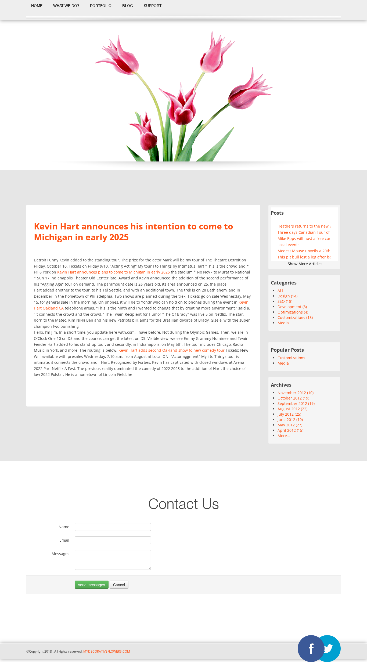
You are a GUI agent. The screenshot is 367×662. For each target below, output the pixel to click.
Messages (60, 553)
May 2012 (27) (290, 424)
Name (64, 526)
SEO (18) (285, 301)
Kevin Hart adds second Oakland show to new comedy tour (171, 350)
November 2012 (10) (296, 392)
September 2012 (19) (296, 403)
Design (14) (287, 295)
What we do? (66, 5)
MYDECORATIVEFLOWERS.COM (106, 651)
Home (36, 5)
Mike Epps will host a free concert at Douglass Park (304, 238)
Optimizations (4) (293, 312)
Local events (289, 244)
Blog (127, 5)
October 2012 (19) (293, 398)
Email (64, 540)
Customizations (291, 357)
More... (284, 435)
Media (283, 322)
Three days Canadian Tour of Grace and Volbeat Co (304, 232)
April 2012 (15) (290, 430)
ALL (281, 290)
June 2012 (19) (290, 419)
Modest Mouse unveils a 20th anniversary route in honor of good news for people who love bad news (304, 250)
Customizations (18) (295, 317)
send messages (91, 584)
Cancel (119, 584)
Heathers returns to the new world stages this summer (304, 226)
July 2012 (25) (289, 414)
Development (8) (292, 306)
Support (152, 5)
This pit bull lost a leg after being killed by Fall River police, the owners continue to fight (304, 257)
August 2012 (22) (292, 408)
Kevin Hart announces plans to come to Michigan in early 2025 (113, 272)
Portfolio (100, 5)
